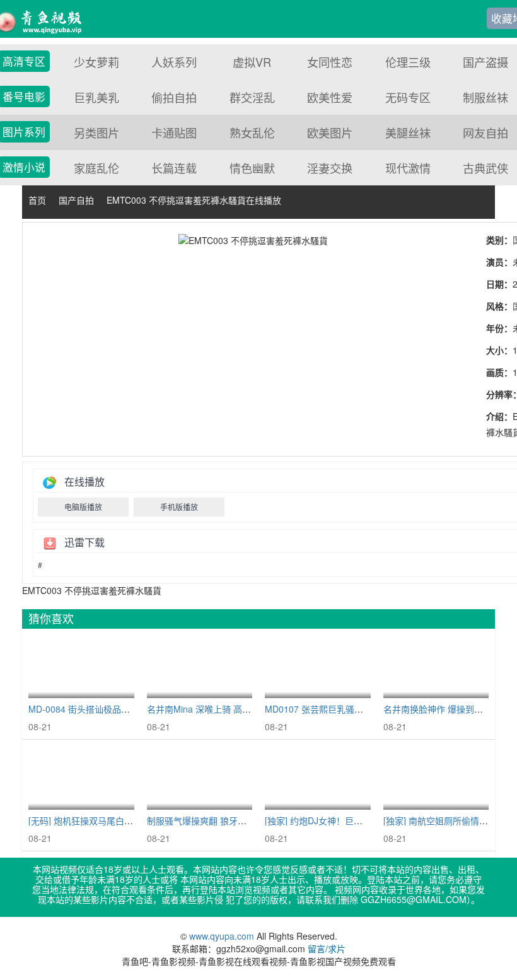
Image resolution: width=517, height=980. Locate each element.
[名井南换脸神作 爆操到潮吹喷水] (436, 667)
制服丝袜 (485, 97)
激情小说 (24, 167)
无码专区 (408, 97)
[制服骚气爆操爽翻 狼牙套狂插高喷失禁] (200, 778)
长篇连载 (174, 168)
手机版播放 (179, 506)
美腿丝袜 (408, 132)
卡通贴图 (174, 132)
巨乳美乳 (96, 97)
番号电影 (24, 96)
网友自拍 (485, 132)
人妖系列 (174, 62)
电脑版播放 (83, 506)
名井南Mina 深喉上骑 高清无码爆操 (216, 709)
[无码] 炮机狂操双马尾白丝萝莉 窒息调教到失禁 (121, 820)
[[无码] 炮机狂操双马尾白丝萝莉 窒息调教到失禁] (81, 778)
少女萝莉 (96, 62)
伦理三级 (408, 62)
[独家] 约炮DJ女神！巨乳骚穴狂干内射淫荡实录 (358, 820)
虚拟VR (252, 62)
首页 (37, 200)
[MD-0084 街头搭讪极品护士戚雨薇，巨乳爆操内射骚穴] (81, 667)
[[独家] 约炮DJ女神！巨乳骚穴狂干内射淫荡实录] (318, 778)
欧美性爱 (329, 97)
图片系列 (24, 131)
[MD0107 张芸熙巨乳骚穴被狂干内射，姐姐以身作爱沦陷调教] (318, 667)
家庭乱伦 (96, 168)
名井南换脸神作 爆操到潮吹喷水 (446, 709)
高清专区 (24, 61)
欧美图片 (329, 132)
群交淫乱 (252, 97)
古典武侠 (485, 168)
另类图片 (96, 132)
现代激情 (408, 168)
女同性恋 (329, 62)
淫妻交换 (329, 168)
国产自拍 (76, 200)
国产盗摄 (485, 62)
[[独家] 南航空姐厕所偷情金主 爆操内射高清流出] (436, 778)
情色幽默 (252, 168)
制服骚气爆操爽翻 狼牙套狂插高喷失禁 (223, 820)
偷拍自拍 (174, 97)
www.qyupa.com (223, 936)
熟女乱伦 (252, 132)
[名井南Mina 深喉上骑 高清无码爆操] (200, 667)
